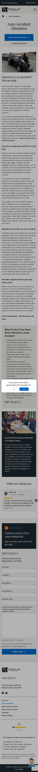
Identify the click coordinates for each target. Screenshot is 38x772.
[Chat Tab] (19, 386)
